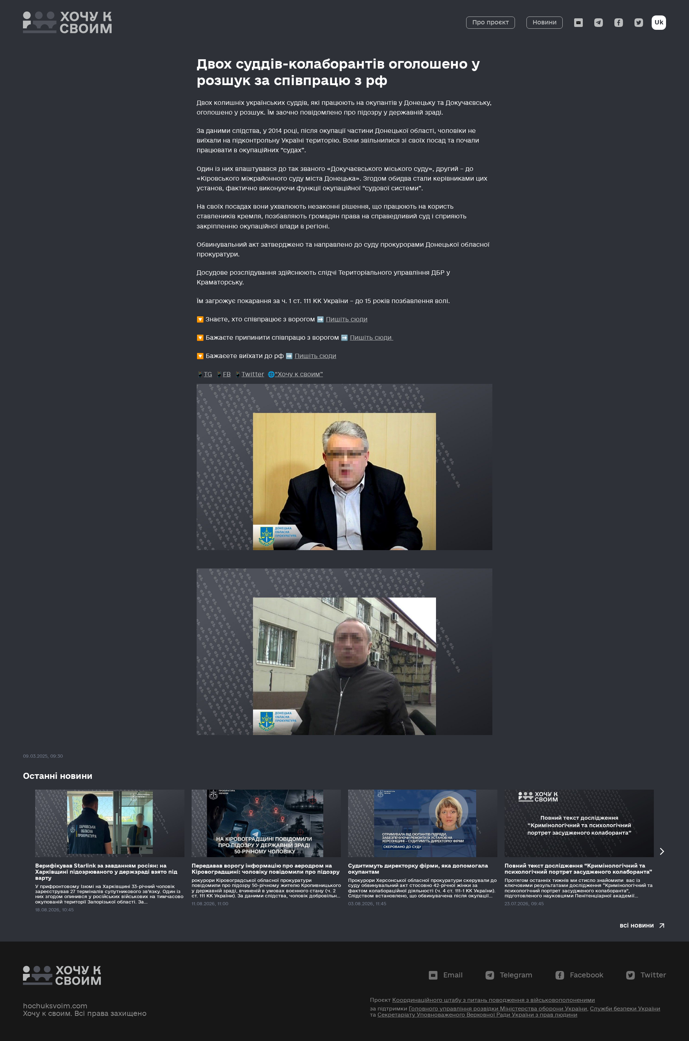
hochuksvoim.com (55, 1006)
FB (227, 374)
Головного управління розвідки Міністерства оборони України (498, 1008)
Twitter (253, 374)
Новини (545, 22)
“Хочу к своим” (299, 374)
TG (208, 374)
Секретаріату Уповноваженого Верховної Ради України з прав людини (477, 1015)
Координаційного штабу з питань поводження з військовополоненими (493, 1000)
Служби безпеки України (625, 1008)
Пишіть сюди (346, 319)
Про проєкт (490, 22)
